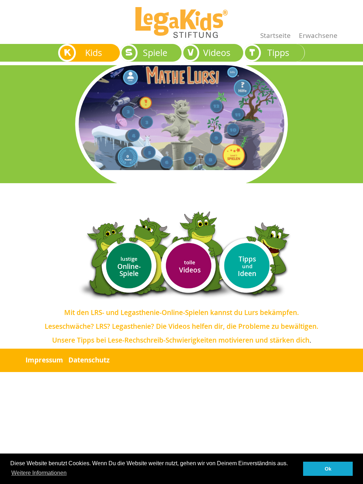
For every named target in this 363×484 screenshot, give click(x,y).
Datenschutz (89, 360)
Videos (190, 267)
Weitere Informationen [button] (39, 473)
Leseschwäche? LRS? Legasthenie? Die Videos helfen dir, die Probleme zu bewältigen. (181, 326)
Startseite (275, 35)
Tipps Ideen (247, 266)
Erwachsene (318, 35)
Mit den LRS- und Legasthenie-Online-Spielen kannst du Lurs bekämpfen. (181, 312)
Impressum (44, 360)
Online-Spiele (129, 266)
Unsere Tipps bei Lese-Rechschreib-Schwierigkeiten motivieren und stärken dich (180, 340)
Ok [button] (328, 469)
